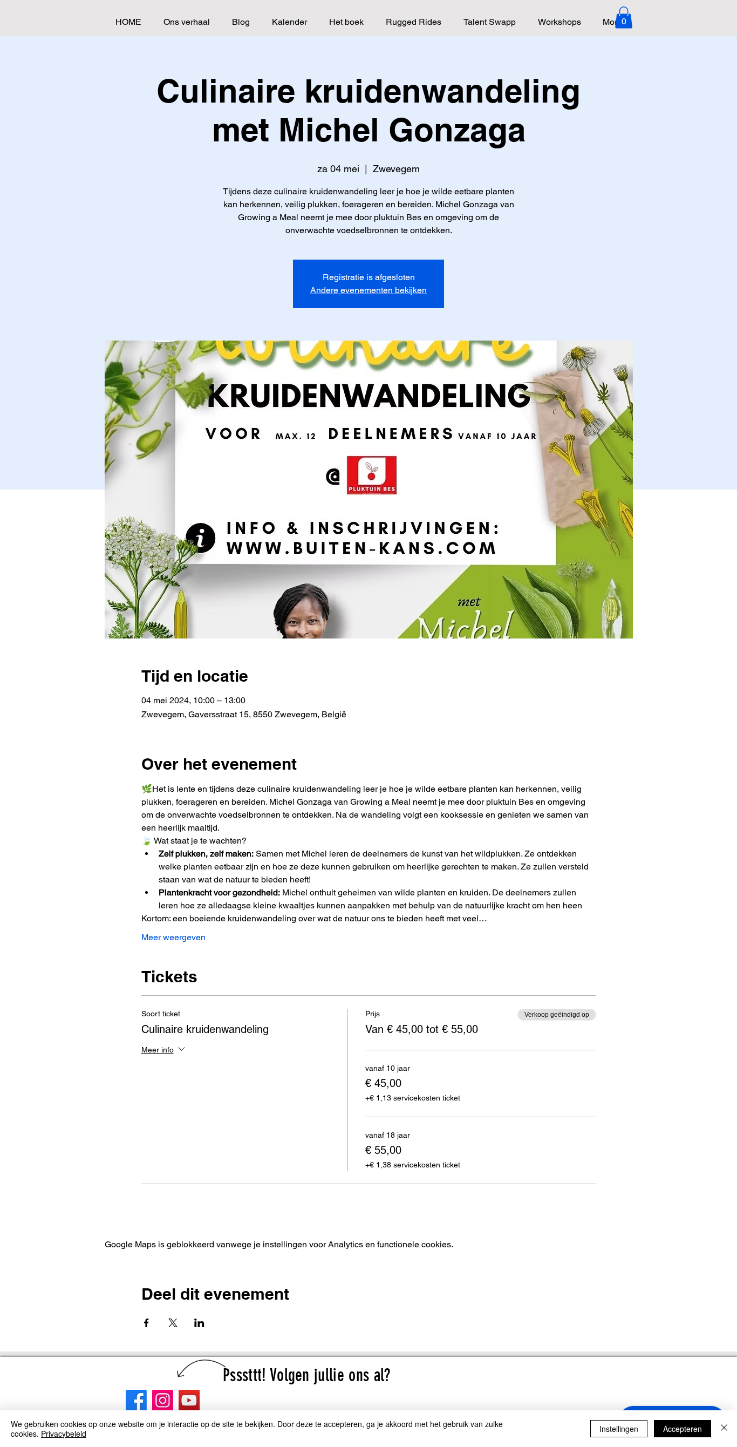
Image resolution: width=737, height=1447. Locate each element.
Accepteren (682, 1428)
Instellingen (618, 1428)
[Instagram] (162, 1400)
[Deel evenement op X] (173, 1323)
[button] (624, 17)
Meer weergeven (173, 937)
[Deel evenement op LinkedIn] (199, 1323)
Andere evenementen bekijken (368, 290)
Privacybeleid (63, 1433)
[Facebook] (136, 1400)
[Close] (724, 1428)
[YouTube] (189, 1400)
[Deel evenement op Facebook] (146, 1323)
